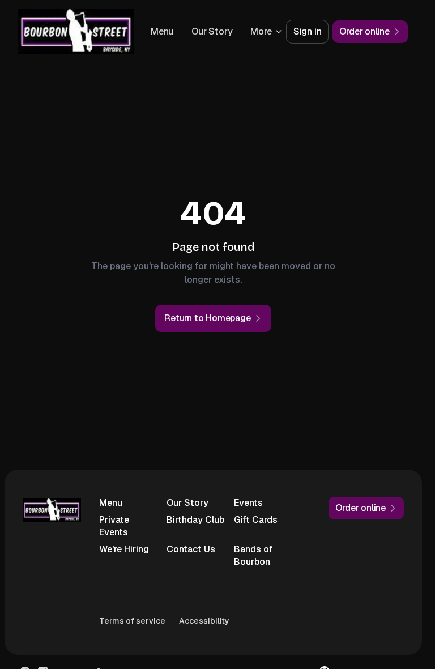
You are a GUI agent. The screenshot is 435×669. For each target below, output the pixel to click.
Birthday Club (195, 520)
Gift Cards (256, 520)
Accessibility (204, 621)
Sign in (307, 31)
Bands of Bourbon (253, 555)
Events (248, 503)
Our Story (187, 503)
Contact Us (191, 549)
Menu (213, 31)
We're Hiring (124, 549)
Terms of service (132, 621)
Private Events (114, 526)
